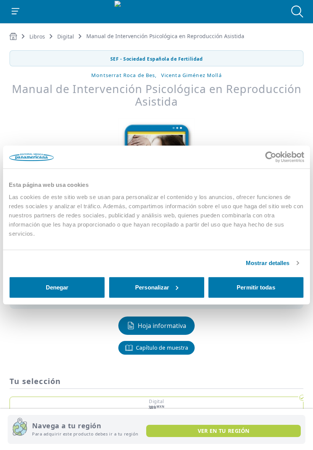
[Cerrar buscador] (297, 11)
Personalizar (152, 287)
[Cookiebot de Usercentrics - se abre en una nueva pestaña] (270, 157)
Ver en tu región (224, 430)
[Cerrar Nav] (16, 11)
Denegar (57, 287)
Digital (65, 36)
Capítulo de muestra (162, 347)
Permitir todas (256, 287)
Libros (37, 36)
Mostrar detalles (268, 263)
